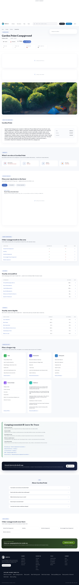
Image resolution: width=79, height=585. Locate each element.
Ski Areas (37, 558)
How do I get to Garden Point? (16, 501)
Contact (66, 564)
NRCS (72, 582)
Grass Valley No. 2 (6, 319)
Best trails (6, 576)
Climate (13, 23)
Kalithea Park (6, 367)
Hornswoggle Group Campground (66, 528)
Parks (37, 566)
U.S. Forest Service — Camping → (10, 450)
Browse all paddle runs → (33, 410)
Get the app (70, 466)
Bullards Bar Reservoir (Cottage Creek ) (36, 362)
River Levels (23, 563)
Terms (66, 561)
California (11, 29)
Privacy (66, 563)
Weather (51, 564)
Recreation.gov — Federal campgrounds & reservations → (14, 446)
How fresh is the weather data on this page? (19, 492)
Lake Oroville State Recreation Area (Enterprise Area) (38, 370)
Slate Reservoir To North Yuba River (35, 400)
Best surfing (13, 576)
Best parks (27, 574)
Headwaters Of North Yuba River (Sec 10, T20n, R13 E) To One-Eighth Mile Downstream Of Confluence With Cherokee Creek (39, 397)
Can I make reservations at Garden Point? (19, 487)
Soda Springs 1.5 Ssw (7, 330)
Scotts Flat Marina (32, 372)
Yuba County (31, 367)
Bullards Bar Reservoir (59, 359)
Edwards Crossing (7, 399)
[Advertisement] (39, 11)
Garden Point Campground (8, 248)
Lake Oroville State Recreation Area (10, 370)
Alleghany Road (6, 386)
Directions (13, 41)
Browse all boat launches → (34, 375)
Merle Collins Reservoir (59, 362)
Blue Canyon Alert (6, 325)
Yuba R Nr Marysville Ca (7, 288)
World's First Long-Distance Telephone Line (11, 397)
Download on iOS (7, 565)
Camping (6, 29)
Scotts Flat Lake (57, 367)
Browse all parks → (7, 375)
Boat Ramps (38, 564)
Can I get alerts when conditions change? (19, 506)
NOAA (70, 582)
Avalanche (23, 564)
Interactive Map (53, 558)
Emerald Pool (6, 394)
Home (3, 29)
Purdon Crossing (7, 389)
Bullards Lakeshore (7, 259)
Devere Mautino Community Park (9, 372)
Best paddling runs (56, 574)
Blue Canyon (5, 322)
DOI (76, 582)
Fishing (37, 561)
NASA (75, 582)
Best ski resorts (7, 574)
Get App (62, 23)
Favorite (5, 41)
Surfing (37, 569)
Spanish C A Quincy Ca (7, 296)
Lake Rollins (57, 372)
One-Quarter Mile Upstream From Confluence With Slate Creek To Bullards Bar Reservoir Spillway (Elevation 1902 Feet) (39, 392)
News (29, 23)
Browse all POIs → (7, 410)
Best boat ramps (46, 574)
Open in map (27, 41)
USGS (68, 582)
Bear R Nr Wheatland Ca (7, 291)
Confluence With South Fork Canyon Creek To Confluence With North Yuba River (39, 404)
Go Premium (69, 23)
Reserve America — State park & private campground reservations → (16, 454)
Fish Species (52, 561)
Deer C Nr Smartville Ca (7, 285)
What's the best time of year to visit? (18, 497)
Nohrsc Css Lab (6, 333)
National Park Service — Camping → (10, 448)
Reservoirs (23, 561)
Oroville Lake (57, 370)
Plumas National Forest (8, 359)
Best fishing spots (35, 574)
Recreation (19, 23)
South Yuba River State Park (9, 362)
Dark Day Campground (7, 254)
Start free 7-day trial (68, 542)
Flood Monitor (52, 563)
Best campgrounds (18, 574)
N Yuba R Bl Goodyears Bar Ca (9, 282)
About (66, 558)
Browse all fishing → (58, 375)
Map (24, 23)
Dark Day (5, 251)
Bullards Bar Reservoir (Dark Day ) (35, 359)
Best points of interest (68, 574)
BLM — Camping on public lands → (10, 452)
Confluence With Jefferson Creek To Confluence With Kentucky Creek (38, 407)
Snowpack (23, 558)
